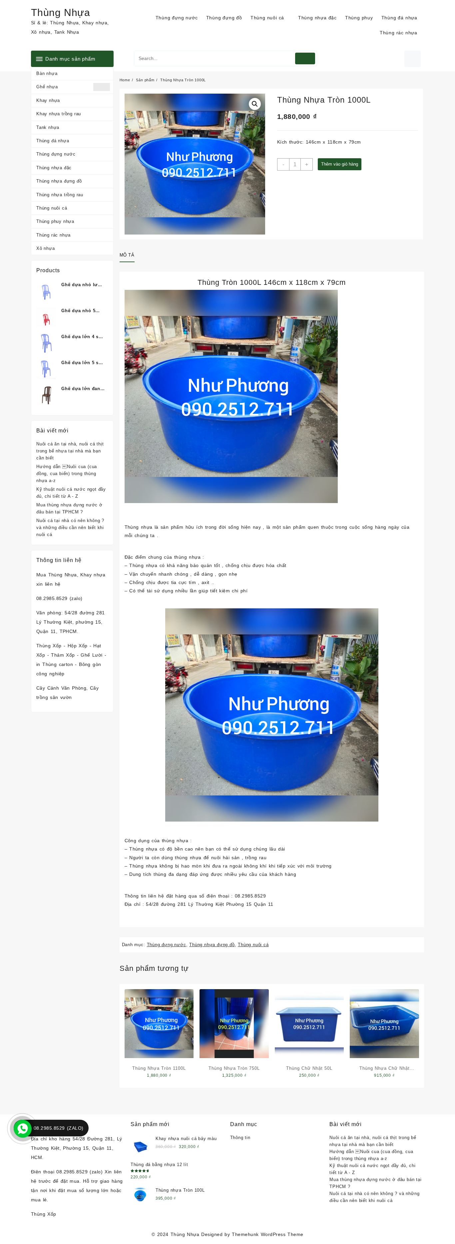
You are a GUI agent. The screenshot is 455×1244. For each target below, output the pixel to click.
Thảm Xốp (63, 655)
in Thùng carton (54, 664)
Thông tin (240, 1137)
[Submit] (305, 58)
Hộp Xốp (78, 645)
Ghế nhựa (47, 86)
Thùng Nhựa (60, 12)
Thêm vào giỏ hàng (339, 164)
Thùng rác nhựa (53, 235)
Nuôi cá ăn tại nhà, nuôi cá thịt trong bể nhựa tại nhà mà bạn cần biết (70, 450)
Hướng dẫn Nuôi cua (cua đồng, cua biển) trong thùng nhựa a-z (66, 473)
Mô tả (127, 255)
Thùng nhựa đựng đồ (59, 181)
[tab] (130, 256)
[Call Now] (22, 1128)
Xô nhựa (45, 248)
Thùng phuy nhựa (55, 221)
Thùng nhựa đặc (54, 167)
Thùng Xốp (49, 645)
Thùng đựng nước (56, 154)
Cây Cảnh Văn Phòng (61, 688)
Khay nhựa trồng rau (58, 113)
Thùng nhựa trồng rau (59, 194)
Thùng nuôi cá (51, 208)
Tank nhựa (47, 127)
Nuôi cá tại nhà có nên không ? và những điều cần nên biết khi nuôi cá (70, 527)
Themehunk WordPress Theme (267, 1234)
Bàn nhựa (46, 73)
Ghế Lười (91, 655)
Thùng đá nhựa (52, 140)
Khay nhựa (48, 100)
